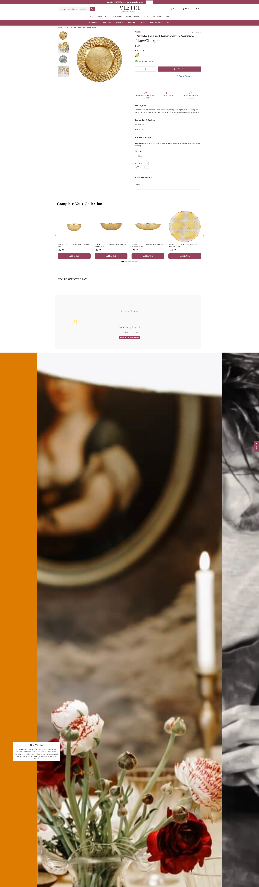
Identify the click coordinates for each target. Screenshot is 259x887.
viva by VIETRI (103, 17)
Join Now (150, 2)
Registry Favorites (133, 17)
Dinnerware (93, 22)
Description (140, 105)
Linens (142, 22)
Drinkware (119, 22)
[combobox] (76, 9)
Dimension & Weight (145, 120)
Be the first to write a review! (129, 338)
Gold (137, 55)
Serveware (107, 22)
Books (145, 17)
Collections (117, 17)
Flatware (131, 22)
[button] (63, 35)
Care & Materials (143, 137)
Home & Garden (155, 22)
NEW (91, 17)
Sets (168, 22)
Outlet (167, 17)
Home (60, 28)
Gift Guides (156, 17)
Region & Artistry (143, 177)
